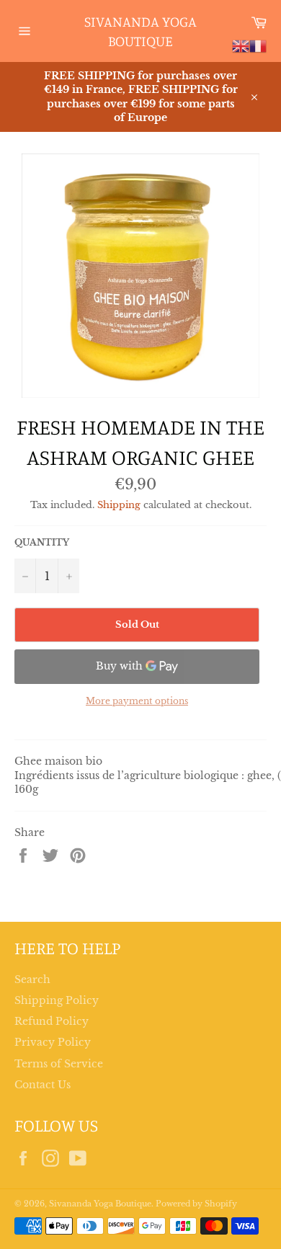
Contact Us (42, 1084)
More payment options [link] (137, 700)
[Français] (258, 45)
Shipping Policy (56, 1000)
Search (32, 979)
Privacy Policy (52, 1042)
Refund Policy (51, 1021)
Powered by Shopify (196, 1204)
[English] (240, 45)
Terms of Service (58, 1063)
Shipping (118, 505)
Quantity (41, 542)
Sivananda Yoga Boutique (140, 31)
